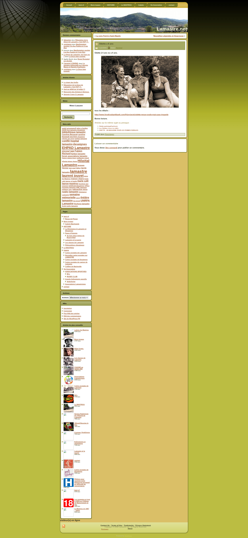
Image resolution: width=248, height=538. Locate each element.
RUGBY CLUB (72, 276)
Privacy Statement (143, 525)
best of (66, 216)
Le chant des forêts (71, 82)
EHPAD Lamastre (76, 148)
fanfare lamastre (78, 154)
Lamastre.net (172, 29)
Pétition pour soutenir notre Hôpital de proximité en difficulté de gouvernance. (82, 482)
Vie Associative (69, 269)
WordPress (128, 536)
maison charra (77, 179)
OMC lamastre (81, 187)
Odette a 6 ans (106, 44)
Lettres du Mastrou (81, 330)
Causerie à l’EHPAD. (71, 63)
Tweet (130, 528)
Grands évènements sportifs (76, 279)
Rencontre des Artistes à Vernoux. (76, 92)
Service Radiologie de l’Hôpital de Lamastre (81, 415)
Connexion (68, 311)
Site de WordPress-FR (72, 319)
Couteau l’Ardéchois (82, 432)
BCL (68, 274)
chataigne (81, 137)
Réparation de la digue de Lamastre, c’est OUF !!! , (76, 41)
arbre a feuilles (82, 128)
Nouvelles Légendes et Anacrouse (168, 36)
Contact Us (105, 525)
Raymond (119, 47)
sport (78, 198)
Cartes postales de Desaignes (76, 259)
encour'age (68, 151)
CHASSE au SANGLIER (78, 368)
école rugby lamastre (70, 206)
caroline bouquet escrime (73, 135)
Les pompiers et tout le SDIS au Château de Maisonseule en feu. (82, 502)
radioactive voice (79, 189)
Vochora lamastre (81, 204)
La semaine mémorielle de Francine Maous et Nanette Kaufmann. (76, 65)
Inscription (68, 308)
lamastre (78, 171)
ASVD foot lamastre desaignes (73, 130)
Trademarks (129, 525)
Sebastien (67, 40)
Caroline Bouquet (70, 134)
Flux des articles (72, 313)
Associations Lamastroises (75, 284)
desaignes (80, 144)
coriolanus (68, 44)
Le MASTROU (69, 248)
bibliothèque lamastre (74, 132)
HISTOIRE (67, 226)
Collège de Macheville (73, 266)
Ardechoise (71, 281)
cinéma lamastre (81, 138)
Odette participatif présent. (108, 126)
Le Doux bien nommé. (77, 56)
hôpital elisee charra (69, 161)
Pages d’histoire (71, 233)
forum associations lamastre (74, 156)
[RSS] (63, 527)
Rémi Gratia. (79, 348)
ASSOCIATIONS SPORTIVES (75, 271)
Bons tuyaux (68, 221)
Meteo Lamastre (76, 106)
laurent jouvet (73, 175)
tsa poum (76, 201)
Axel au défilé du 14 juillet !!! (74, 89)
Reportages (109, 134)
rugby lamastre (70, 192)
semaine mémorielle (71, 196)
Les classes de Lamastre (74, 242)
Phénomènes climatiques (74, 245)
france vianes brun (69, 158)
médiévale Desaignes (76, 186)
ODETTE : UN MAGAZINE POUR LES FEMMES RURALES (118, 130)
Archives (65, 297)
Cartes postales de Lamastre (76, 253)
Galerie (66, 250)
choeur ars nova (68, 138)
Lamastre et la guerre (73, 240)
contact (66, 287)
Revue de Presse (71, 219)
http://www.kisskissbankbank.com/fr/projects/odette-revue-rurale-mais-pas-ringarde (131, 115)
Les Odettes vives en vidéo (108, 128)
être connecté (111, 148)
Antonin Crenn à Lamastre (74, 94)
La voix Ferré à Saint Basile (108, 36)
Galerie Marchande (72, 224)
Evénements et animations (80, 442)
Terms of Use (116, 525)
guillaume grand (82, 158)
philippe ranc (67, 189)
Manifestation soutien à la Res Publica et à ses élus (76, 46)
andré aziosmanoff (69, 128)
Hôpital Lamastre (75, 163)
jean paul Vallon (75, 168)
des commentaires (72, 316)
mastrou (73, 183)
